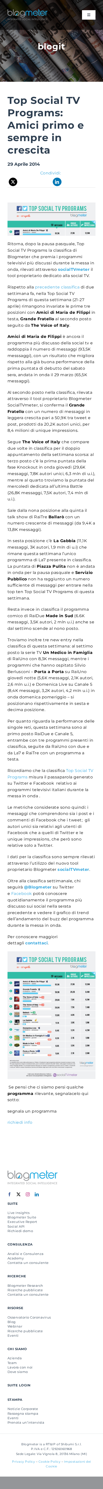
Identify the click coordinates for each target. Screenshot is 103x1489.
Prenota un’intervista (26, 1422)
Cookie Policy (49, 1461)
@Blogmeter (38, 887)
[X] (13, 181)
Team (12, 1363)
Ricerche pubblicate (25, 1290)
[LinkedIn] (57, 181)
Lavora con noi (20, 1367)
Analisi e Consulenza (26, 1254)
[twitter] (18, 1194)
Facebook (21, 893)
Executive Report (22, 1222)
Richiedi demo (20, 1231)
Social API (16, 1226)
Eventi (13, 1335)
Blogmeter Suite (22, 1217)
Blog (12, 1322)
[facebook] (10, 1194)
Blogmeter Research (25, 1286)
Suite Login (19, 1385)
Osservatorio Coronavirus (29, 1317)
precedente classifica (57, 287)
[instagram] (28, 1194)
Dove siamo (18, 1372)
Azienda (15, 1358)
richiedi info (20, 1122)
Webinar (15, 1326)
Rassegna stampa (23, 1413)
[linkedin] (37, 1194)
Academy (16, 1258)
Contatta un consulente (28, 1263)
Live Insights (19, 1213)
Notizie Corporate (23, 1409)
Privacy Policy (23, 1461)
